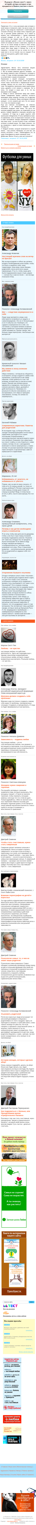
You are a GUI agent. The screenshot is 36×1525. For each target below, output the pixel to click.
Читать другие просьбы (26, 1352)
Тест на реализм (9, 1309)
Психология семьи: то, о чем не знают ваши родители (15, 959)
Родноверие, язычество (9, 557)
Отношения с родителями (8, 983)
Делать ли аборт (6, 1042)
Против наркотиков (7, 401)
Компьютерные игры (8, 500)
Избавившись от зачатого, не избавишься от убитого (15, 480)
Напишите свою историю (9, 22)
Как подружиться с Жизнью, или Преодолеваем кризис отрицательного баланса (15, 1113)
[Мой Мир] (7, 58)
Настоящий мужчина (7, 665)
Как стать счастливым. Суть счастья (12, 814)
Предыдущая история (11, 144)
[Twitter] (2, 58)
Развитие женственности (8, 756)
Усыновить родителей (11, 1014)
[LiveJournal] (9, 58)
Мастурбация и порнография (9, 871)
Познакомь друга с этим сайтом (14, 1316)
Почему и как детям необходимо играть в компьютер (16, 530)
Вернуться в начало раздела (11, 148)
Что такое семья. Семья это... (9, 930)
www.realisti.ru (17, 1519)
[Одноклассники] (5, 58)
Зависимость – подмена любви (15, 739)
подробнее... (29, 1330)
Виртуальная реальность (9, 339)
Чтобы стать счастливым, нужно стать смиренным (15, 843)
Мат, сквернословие (8, 281)
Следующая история (25, 146)
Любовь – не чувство (10, 648)
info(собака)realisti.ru (12, 1521)
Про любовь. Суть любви (8, 625)
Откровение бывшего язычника (16, 573)
